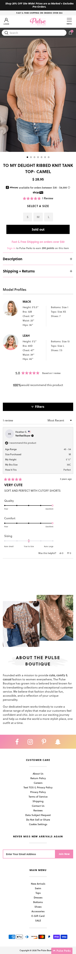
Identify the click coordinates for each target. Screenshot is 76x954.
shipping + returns (19, 271)
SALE (38, 920)
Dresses (38, 897)
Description (12, 258)
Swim (38, 888)
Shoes (38, 907)
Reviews (38, 810)
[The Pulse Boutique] (38, 21)
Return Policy (38, 778)
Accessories (38, 911)
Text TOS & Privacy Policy (38, 787)
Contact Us (38, 806)
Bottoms (38, 902)
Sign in (11, 248)
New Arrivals (38, 884)
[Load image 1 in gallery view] (38, 95)
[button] (38, 198)
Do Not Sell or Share (38, 819)
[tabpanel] (38, 95)
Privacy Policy (38, 792)
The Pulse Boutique (46, 950)
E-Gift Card (38, 916)
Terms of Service (38, 796)
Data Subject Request (38, 815)
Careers (38, 783)
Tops (38, 893)
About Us (38, 773)
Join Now (64, 854)
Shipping (38, 801)
